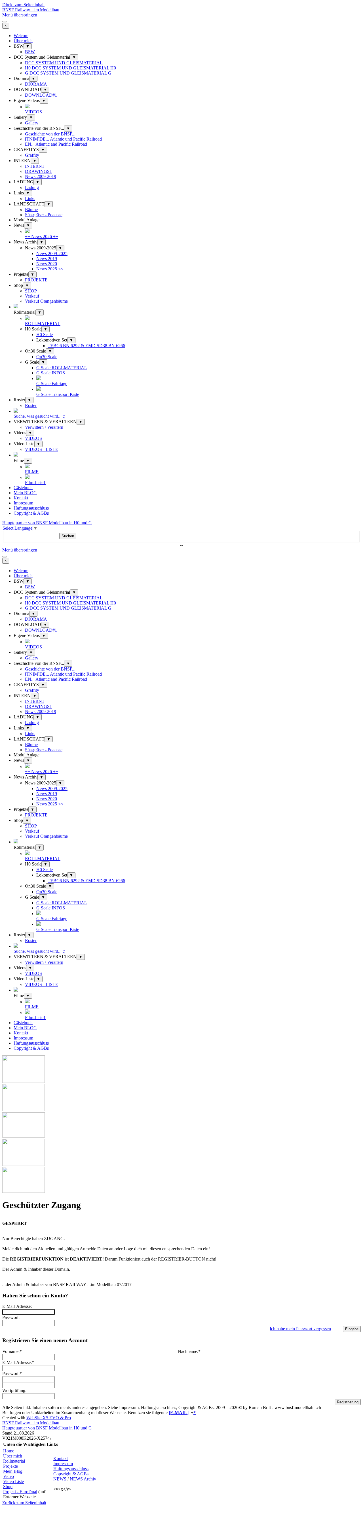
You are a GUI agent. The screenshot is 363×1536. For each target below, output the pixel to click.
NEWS (59, 1478)
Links (30, 198)
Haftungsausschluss (31, 508)
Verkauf (32, 296)
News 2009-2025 (51, 253)
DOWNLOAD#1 (41, 95)
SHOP (31, 290)
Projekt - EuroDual (20, 1491)
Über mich (23, 40)
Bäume (31, 209)
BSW (30, 51)
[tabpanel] (181, 1410)
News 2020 (46, 263)
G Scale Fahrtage (51, 383)
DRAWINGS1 (38, 171)
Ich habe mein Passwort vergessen (300, 1328)
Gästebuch (23, 487)
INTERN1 (34, 166)
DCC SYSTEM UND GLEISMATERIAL (64, 62)
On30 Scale (46, 356)
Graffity (32, 155)
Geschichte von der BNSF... (50, 133)
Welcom (21, 35)
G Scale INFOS (50, 372)
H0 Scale (44, 334)
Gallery (31, 122)
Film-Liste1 (35, 482)
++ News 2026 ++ (41, 236)
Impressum (23, 502)
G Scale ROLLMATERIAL (61, 367)
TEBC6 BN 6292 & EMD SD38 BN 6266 (86, 345)
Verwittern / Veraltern (44, 427)
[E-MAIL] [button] (179, 1412)
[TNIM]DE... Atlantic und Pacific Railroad (63, 139)
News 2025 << (49, 268)
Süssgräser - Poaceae (43, 214)
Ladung (32, 187)
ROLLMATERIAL (42, 323)
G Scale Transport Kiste (57, 394)
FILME (32, 471)
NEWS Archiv (83, 1478)
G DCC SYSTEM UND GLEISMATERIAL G (68, 73)
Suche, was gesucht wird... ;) (39, 416)
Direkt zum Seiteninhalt (23, 4)
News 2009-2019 (40, 176)
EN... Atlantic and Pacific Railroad (56, 144)
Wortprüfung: (14, 1390)
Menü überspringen (19, 14)
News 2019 (46, 258)
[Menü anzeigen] (4, 21)
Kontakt (21, 497)
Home (8, 1450)
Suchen (68, 536)
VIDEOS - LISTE (41, 449)
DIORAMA (36, 84)
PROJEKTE (36, 279)
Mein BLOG (25, 492)
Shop (7, 1486)
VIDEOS (33, 111)
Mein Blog (12, 1471)
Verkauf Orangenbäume (46, 301)
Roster (31, 405)
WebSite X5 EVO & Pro (48, 1417)
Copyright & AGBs (31, 513)
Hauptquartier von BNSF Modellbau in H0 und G (47, 522)
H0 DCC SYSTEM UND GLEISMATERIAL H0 (70, 67)
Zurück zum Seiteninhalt (24, 1502)
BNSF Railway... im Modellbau (30, 9)
